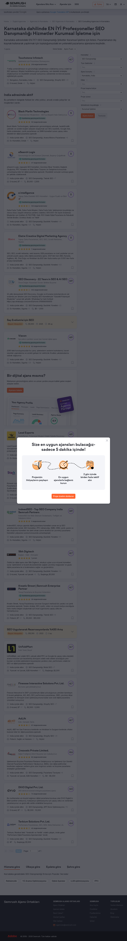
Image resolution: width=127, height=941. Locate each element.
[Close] (107, 440)
